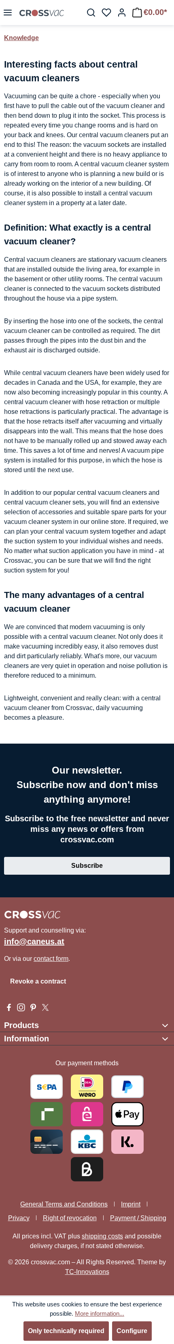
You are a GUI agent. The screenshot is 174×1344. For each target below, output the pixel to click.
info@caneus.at (34, 941)
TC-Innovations (87, 1271)
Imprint (130, 1204)
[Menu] (7, 12)
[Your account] (121, 12)
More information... (99, 1313)
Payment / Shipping (138, 1218)
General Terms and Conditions (64, 1204)
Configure (132, 1330)
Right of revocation (70, 1218)
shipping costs (102, 1236)
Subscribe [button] (87, 865)
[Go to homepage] (41, 12)
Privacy (19, 1218)
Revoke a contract (38, 981)
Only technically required (66, 1330)
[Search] (91, 12)
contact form (51, 958)
